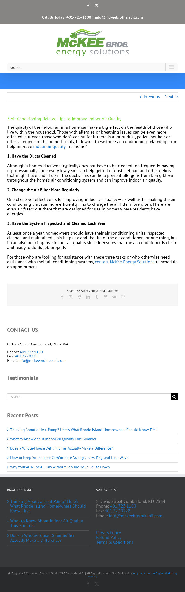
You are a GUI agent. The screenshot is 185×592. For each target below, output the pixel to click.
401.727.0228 (26, 356)
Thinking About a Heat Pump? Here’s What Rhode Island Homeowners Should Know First (83, 429)
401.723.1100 (31, 352)
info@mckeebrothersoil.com (119, 17)
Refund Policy (108, 537)
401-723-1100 (78, 17)
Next (169, 96)
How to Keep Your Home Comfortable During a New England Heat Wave (69, 457)
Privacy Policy (108, 532)
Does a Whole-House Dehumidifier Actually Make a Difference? (61, 448)
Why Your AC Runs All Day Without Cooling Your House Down (60, 467)
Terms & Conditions (114, 542)
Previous (152, 96)
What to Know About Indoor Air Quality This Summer (53, 438)
